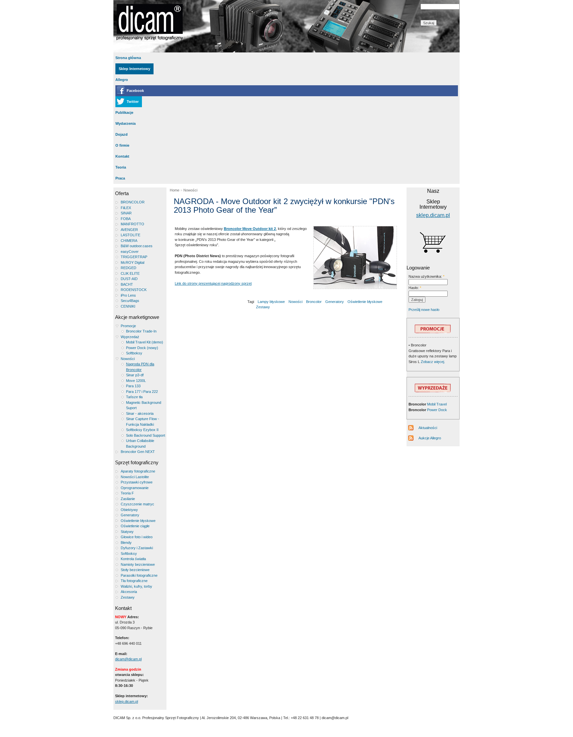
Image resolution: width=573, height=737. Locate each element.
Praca (120, 178)
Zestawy (128, 597)
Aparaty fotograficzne (138, 471)
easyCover (130, 252)
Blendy (126, 543)
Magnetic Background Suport (143, 405)
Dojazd (121, 134)
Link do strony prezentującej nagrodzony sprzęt (213, 283)
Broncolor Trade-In (141, 331)
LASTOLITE (130, 235)
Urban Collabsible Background (140, 443)
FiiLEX (126, 208)
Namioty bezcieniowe (138, 564)
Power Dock (437, 410)
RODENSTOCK (134, 290)
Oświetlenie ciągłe (135, 526)
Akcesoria (129, 592)
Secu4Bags (130, 301)
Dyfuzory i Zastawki (137, 548)
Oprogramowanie (135, 488)
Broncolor (314, 302)
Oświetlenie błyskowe (138, 521)
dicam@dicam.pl (128, 659)
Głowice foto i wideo (137, 537)
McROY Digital (132, 262)
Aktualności (427, 428)
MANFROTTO (132, 224)
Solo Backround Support (145, 435)
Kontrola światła (133, 559)
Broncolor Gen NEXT (138, 452)
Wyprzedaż (130, 337)
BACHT (127, 284)
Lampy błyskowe (271, 302)
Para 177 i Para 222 (142, 392)
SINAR (126, 213)
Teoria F (127, 493)
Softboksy (134, 353)
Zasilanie (128, 499)
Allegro (121, 80)
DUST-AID (129, 279)
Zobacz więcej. (432, 362)
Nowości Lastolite (135, 477)
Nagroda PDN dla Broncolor (140, 367)
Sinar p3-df (135, 375)
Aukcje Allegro (429, 438)
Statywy (127, 532)
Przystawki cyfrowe (137, 482)
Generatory (130, 515)
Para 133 (133, 386)
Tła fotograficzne (134, 581)
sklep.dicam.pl (126, 701)
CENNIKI (128, 306)
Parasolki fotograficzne (139, 575)
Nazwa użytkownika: (426, 276)
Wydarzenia (125, 123)
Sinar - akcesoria (140, 413)
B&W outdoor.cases (137, 246)
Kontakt (122, 156)
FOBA (126, 219)
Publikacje (124, 112)
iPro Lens (128, 295)
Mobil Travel (437, 404)
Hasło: (415, 288)
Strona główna (128, 58)
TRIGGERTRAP (134, 257)
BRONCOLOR (133, 202)
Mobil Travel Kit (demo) (144, 342)
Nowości (128, 359)
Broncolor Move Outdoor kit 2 (250, 229)
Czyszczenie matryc (137, 504)
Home (174, 190)
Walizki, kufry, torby (136, 586)
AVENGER (129, 230)
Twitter (133, 102)
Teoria (120, 167)
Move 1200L (136, 381)
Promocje (128, 326)
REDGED (128, 268)
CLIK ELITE (130, 273)
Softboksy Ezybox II (142, 430)
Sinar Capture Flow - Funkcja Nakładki (142, 421)
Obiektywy (129, 510)
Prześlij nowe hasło (424, 310)
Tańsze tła (134, 397)
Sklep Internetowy (134, 69)
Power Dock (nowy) (142, 348)
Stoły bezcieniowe (135, 570)
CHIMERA (129, 241)
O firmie (122, 145)
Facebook (135, 91)
